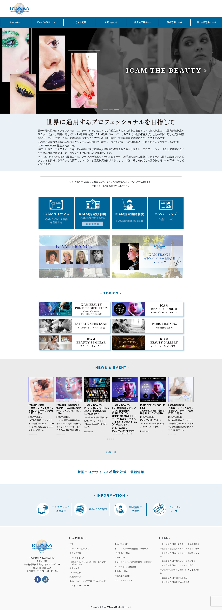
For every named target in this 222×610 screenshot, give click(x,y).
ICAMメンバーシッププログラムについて (88, 581)
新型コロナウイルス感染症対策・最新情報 (111, 472)
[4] (113, 439)
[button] (16, 71)
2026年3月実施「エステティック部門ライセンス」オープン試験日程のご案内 (180, 409)
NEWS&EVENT (121, 558)
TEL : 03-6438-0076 (42, 568)
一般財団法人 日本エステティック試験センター (179, 555)
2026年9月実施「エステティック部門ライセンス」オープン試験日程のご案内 (40, 409)
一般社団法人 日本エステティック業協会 (177, 561)
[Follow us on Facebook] (37, 579)
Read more (88, 432)
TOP (71, 544)
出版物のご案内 (121, 571)
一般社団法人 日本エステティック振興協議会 (179, 544)
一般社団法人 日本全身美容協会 (174, 578)
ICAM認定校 (76, 573)
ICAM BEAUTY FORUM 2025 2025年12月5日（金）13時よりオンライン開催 (153, 409)
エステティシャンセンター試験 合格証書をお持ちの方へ (89, 563)
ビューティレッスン (123, 580)
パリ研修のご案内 (122, 553)
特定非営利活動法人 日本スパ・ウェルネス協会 (179, 571)
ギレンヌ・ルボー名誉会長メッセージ (131, 549)
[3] (111, 439)
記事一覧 (111, 452)
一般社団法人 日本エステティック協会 (176, 565)
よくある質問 (75, 553)
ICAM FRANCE (121, 544)
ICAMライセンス (77, 558)
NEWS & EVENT (111, 367)
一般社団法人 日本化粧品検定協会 (174, 582)
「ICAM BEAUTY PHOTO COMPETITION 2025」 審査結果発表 (96, 408)
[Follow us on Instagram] (45, 579)
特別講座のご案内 (122, 576)
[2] (109, 439)
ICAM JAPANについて (79, 549)
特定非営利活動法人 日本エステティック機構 (179, 549)
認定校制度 (74, 568)
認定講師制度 (75, 577)
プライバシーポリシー (79, 585)
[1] (107, 439)
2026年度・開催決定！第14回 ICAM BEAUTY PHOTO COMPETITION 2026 (69, 409)
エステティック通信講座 (125, 567)
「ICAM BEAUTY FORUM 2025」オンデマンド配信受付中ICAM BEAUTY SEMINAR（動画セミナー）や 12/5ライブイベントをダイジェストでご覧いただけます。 (124, 415)
